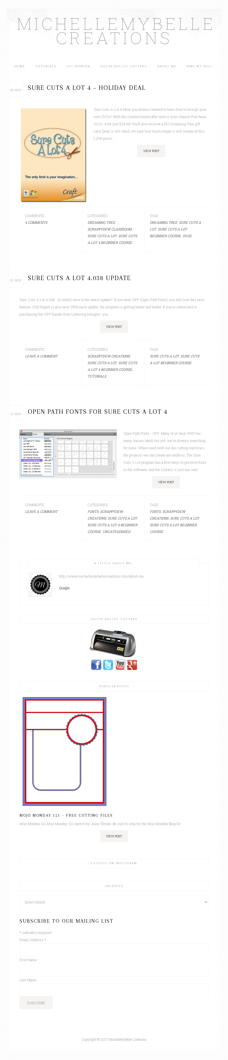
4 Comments (36, 222)
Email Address (32, 939)
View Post (151, 151)
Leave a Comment (41, 356)
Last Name (27, 979)
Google (64, 587)
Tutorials (97, 376)
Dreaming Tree (101, 222)
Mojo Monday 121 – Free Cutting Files (66, 815)
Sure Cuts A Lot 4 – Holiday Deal (87, 87)
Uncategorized (116, 531)
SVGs (187, 236)
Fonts (93, 511)
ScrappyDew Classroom (110, 229)
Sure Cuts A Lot (102, 236)
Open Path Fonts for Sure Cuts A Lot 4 (97, 411)
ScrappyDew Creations (109, 356)
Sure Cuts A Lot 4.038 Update (79, 278)
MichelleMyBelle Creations (114, 30)
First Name (28, 959)
